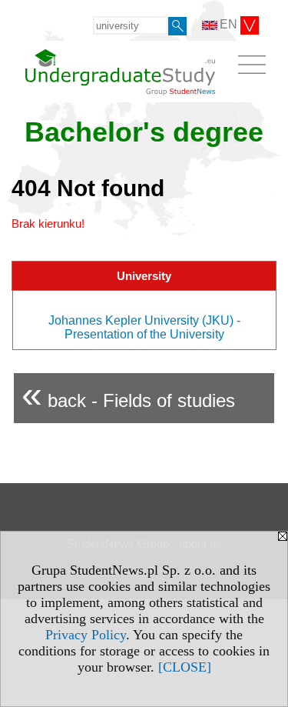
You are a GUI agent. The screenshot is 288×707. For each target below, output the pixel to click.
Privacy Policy (85, 634)
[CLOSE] (184, 667)
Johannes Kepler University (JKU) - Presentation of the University (144, 327)
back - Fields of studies (128, 394)
